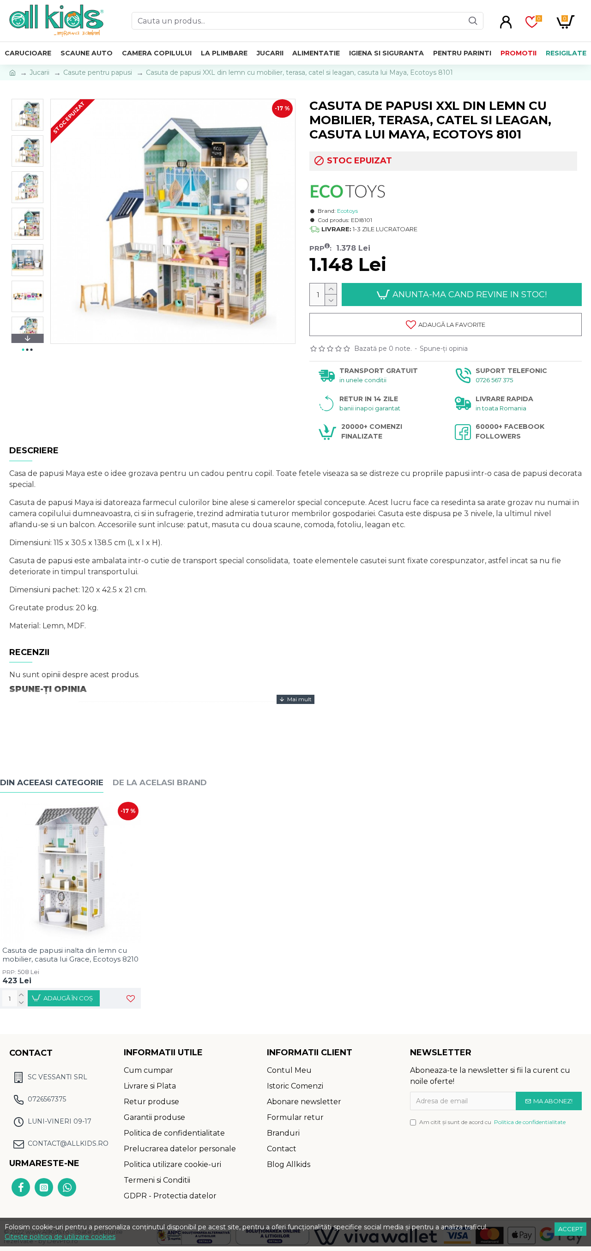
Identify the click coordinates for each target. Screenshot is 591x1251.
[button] (27, 101)
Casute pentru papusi (97, 72)
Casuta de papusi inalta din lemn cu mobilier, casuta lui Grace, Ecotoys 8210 (70, 955)
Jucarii (39, 72)
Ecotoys (347, 210)
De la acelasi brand (160, 782)
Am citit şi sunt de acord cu (492, 1122)
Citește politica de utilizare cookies (60, 1237)
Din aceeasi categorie (51, 782)
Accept (570, 1229)
